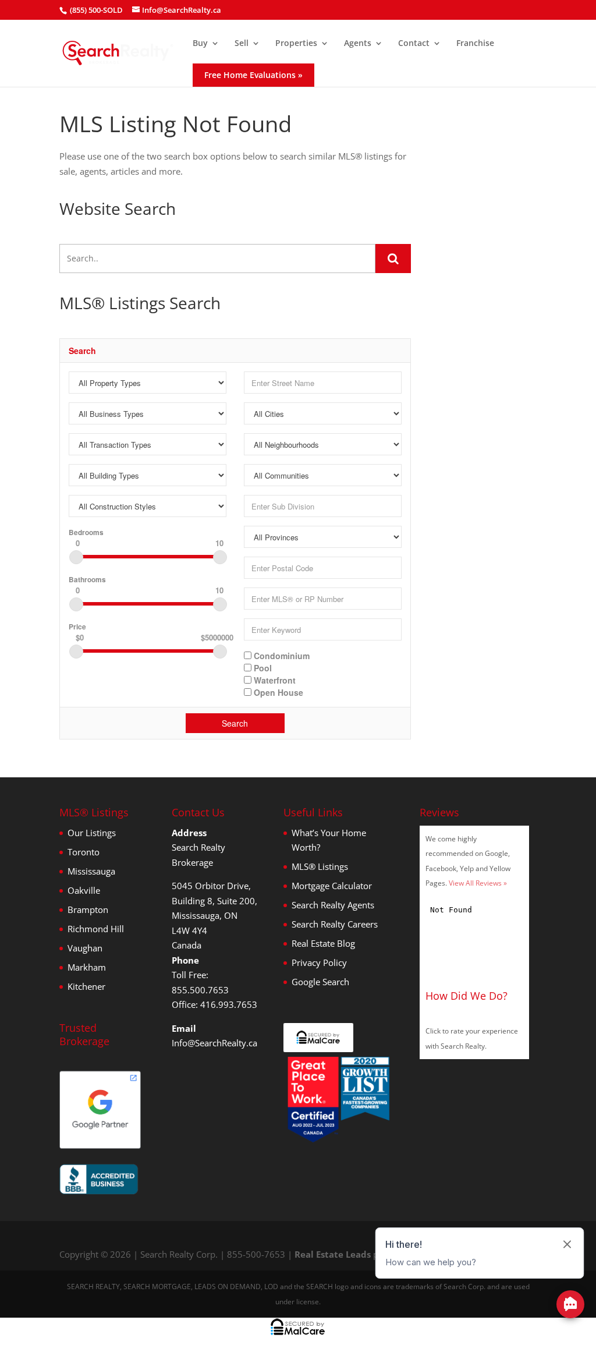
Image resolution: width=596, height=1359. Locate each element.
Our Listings (92, 832)
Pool (261, 667)
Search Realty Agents (333, 905)
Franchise (475, 43)
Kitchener (86, 986)
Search (235, 723)
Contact (414, 43)
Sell (242, 43)
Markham (87, 967)
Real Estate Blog (323, 943)
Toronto (84, 852)
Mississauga (91, 871)
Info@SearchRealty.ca (214, 1043)
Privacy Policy (319, 962)
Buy (200, 43)
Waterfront (273, 679)
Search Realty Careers (335, 924)
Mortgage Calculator (332, 885)
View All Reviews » (478, 883)
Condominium (280, 655)
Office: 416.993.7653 (214, 1004)
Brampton (88, 909)
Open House (277, 691)
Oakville (84, 890)
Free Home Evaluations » (253, 74)
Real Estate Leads (333, 1254)
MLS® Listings (320, 866)
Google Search (320, 982)
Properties (296, 43)
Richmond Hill (96, 929)
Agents (357, 43)
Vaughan (85, 948)
